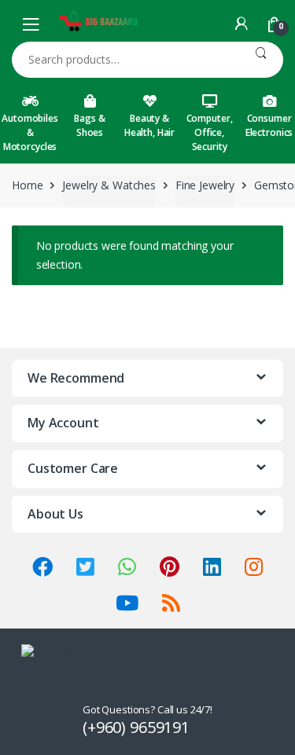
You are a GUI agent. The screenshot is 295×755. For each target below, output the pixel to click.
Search (260, 60)
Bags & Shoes (89, 125)
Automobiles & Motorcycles (29, 132)
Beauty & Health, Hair (149, 125)
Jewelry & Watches (109, 185)
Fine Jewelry (204, 185)
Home (27, 185)
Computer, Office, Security (209, 132)
